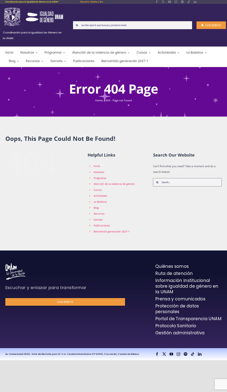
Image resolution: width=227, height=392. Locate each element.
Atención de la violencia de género (114, 184)
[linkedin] (195, 1)
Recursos (99, 213)
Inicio (97, 166)
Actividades (100, 195)
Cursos (98, 190)
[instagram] (176, 1)
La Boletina (100, 201)
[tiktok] (188, 1)
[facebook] (156, 1)
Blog (96, 207)
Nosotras (99, 172)
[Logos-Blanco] (33, 8)
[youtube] (169, 1)
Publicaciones (102, 225)
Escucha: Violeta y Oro (91, 2)
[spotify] (182, 1)
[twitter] (163, 1)
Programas (100, 178)
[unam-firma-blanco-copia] (15, 264)
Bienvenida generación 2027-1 (112, 231)
